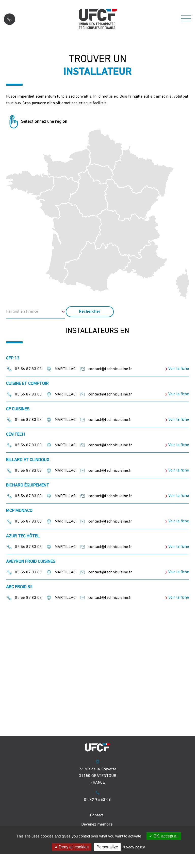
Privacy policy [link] (133, 847)
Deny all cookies (73, 847)
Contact (97, 815)
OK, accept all (165, 836)
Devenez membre (96, 824)
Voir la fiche (178, 369)
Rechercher (90, 312)
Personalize (107, 847)
